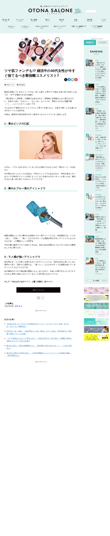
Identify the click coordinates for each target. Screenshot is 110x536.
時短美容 (22, 85)
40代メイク (10, 85)
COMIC (102, 42)
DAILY (90, 42)
